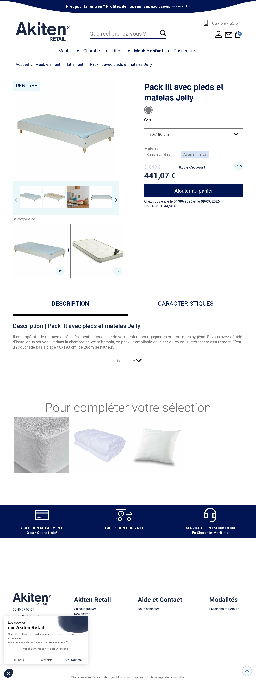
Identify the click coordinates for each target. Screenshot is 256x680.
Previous (15, 200)
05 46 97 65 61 (23, 609)
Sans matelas (158, 154)
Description (70, 303)
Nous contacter (148, 609)
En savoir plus (181, 6)
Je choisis (46, 659)
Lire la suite (125, 360)
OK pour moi (74, 659)
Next (116, 200)
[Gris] (148, 110)
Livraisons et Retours (224, 609)
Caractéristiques (186, 303)
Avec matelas (195, 154)
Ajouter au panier (193, 190)
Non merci (17, 659)
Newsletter (82, 614)
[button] (8, 673)
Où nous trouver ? (86, 609)
